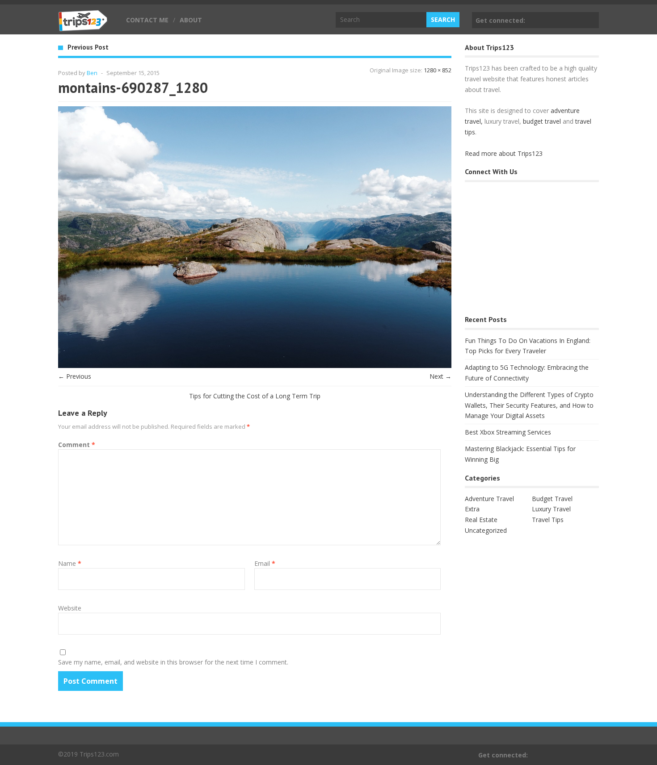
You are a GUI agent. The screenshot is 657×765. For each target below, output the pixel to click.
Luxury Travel (551, 509)
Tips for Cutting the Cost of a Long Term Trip (254, 396)
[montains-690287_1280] (254, 365)
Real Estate (481, 519)
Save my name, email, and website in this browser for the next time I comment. (173, 662)
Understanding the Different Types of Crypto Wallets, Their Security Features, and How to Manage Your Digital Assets (529, 405)
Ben (92, 73)
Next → (440, 376)
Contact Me (147, 20)
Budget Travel (552, 498)
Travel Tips (548, 519)
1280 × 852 (437, 70)
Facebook (590, 20)
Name (69, 563)
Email (264, 563)
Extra (472, 509)
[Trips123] (83, 26)
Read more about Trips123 (504, 153)
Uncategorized (486, 530)
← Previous (74, 376)
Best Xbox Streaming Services (508, 432)
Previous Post (88, 47)
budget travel (542, 121)
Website (69, 608)
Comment (76, 444)
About (191, 20)
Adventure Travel (489, 498)
